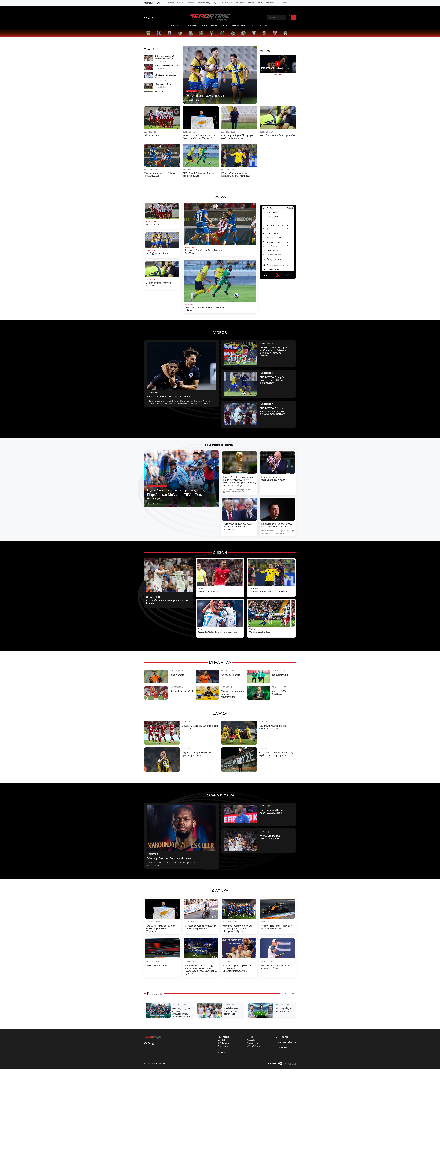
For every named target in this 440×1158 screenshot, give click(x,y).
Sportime (190, 3)
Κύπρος (220, 196)
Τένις (220, 1049)
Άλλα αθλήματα (253, 1046)
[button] (275, 74)
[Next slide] (293, 993)
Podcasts (154, 993)
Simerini (180, 3)
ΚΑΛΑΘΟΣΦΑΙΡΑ (209, 26)
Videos (250, 1036)
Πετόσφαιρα (223, 1046)
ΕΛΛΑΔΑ (224, 26)
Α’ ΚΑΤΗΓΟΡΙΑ (192, 26)
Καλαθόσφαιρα (224, 1043)
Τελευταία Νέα (152, 49)
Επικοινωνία (281, 1047)
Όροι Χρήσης (282, 1036)
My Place (270, 3)
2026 (156, 1063)
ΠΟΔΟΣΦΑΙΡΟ (176, 26)
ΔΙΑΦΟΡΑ (220, 890)
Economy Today (203, 3)
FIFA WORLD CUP (217, 445)
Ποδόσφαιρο (223, 1036)
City (214, 3)
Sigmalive (170, 3)
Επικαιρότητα (252, 1043)
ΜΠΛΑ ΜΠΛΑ (220, 662)
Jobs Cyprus (281, 3)
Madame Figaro (237, 3)
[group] (148, 33)
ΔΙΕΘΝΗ (220, 552)
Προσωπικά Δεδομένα (286, 1042)
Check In (250, 3)
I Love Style (223, 3)
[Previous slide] (285, 993)
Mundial (221, 1039)
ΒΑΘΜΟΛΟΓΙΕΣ (238, 26)
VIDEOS (252, 26)
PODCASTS (264, 26)
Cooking (260, 3)
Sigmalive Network (152, 3)
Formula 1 (222, 1052)
